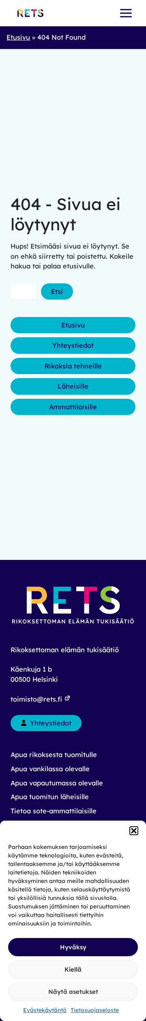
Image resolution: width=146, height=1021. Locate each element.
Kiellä (73, 969)
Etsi (57, 291)
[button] (134, 831)
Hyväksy (73, 947)
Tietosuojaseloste (95, 1010)
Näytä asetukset (73, 991)
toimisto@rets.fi (37, 699)
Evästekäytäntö (45, 1010)
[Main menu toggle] (126, 13)
